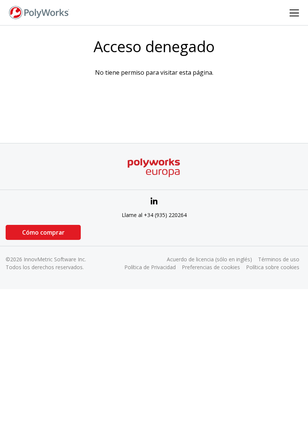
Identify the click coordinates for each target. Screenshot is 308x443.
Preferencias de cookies (211, 267)
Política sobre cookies (272, 267)
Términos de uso (278, 259)
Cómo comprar (43, 232)
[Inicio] (39, 12)
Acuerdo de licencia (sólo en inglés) (209, 259)
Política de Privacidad (150, 267)
